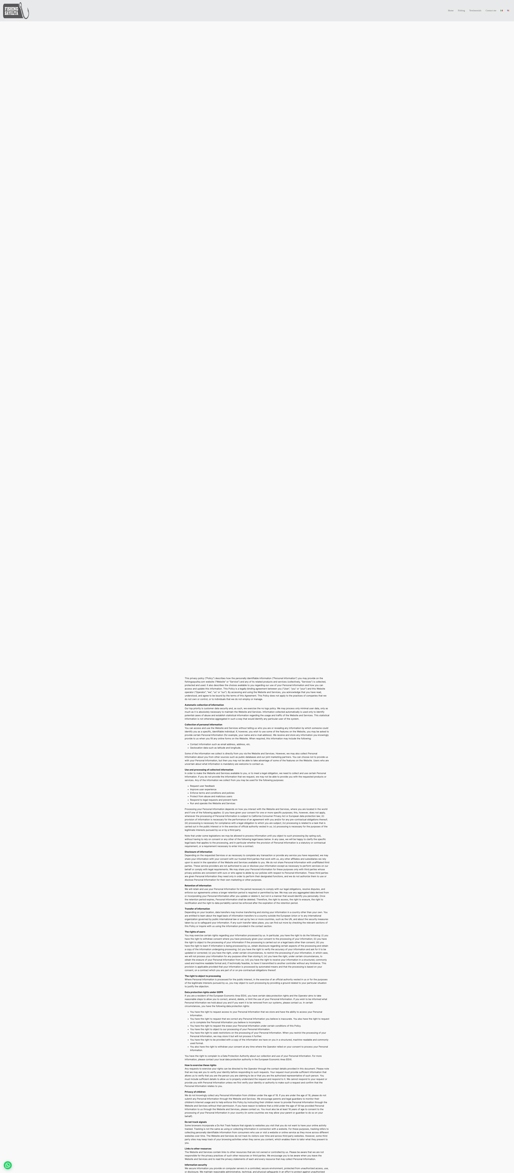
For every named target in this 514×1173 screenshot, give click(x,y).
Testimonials (475, 10)
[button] (8, 1165)
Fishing (461, 10)
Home (451, 10)
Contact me (491, 10)
